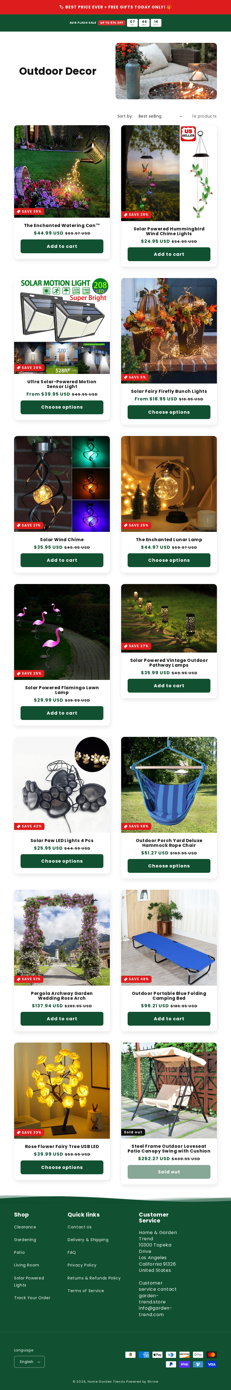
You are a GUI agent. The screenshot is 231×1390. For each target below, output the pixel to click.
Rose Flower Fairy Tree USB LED (62, 1146)
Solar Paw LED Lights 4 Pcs (62, 840)
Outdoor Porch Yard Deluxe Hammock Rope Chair (169, 843)
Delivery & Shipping (88, 1240)
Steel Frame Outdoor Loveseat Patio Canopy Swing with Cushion (169, 1149)
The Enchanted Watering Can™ (62, 225)
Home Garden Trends (106, 1381)
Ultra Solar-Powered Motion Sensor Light (61, 384)
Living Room (26, 1265)
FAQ (72, 1252)
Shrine (152, 1381)
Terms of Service (86, 1291)
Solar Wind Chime (62, 540)
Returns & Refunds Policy (94, 1278)
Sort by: (125, 116)
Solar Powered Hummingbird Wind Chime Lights (169, 231)
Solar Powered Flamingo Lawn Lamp (62, 690)
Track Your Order (32, 1298)
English (27, 1361)
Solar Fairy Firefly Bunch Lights (169, 391)
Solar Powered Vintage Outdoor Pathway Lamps (169, 663)
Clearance (25, 1227)
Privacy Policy (82, 1265)
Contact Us (80, 1227)
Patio (19, 1252)
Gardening (25, 1240)
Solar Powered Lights (29, 1281)
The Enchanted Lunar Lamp (169, 540)
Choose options (62, 407)
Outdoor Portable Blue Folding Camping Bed (169, 996)
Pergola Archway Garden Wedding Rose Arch (62, 996)
